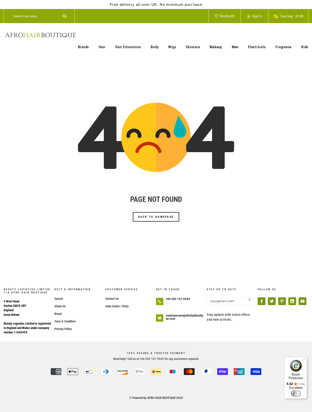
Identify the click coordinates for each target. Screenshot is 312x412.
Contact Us (112, 298)
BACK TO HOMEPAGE (156, 216)
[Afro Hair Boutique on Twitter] (272, 301)
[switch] (296, 393)
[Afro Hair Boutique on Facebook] (261, 301)
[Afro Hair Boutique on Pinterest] (282, 301)
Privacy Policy (63, 329)
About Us (60, 306)
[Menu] (304, 360)
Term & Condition (65, 321)
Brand (57, 314)
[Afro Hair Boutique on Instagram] (292, 301)
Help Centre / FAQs (117, 306)
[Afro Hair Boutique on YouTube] (302, 301)
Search (58, 298)
